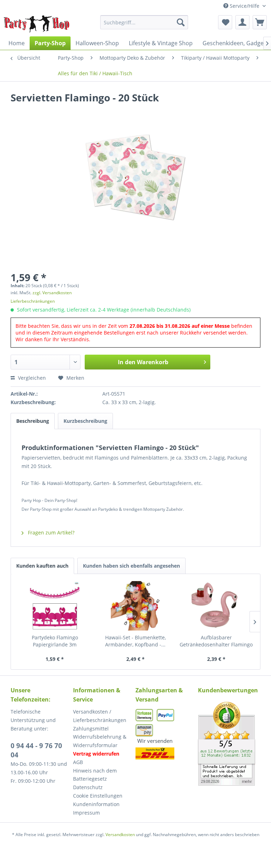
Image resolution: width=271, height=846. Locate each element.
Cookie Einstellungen (97, 795)
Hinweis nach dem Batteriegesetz (95, 774)
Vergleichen (31, 377)
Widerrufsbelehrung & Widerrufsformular (99, 741)
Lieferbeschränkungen (33, 301)
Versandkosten (120, 835)
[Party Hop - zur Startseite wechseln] (37, 24)
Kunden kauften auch (42, 565)
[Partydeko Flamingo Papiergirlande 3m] (55, 606)
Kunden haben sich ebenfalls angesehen (131, 565)
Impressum (86, 812)
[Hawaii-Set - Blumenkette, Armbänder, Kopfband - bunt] (136, 606)
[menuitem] (144, 22)
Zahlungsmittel (91, 728)
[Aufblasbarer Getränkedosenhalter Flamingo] (216, 606)
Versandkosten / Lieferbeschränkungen (99, 715)
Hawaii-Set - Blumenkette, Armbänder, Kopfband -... (135, 641)
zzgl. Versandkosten (52, 293)
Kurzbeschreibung (85, 421)
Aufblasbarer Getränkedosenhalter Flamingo (216, 641)
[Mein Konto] (242, 22)
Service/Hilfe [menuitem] (244, 5)
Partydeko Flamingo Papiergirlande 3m (55, 641)
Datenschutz (88, 787)
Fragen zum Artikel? (50, 532)
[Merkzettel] (225, 22)
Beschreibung (32, 421)
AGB (78, 762)
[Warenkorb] (260, 22)
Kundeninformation (96, 804)
